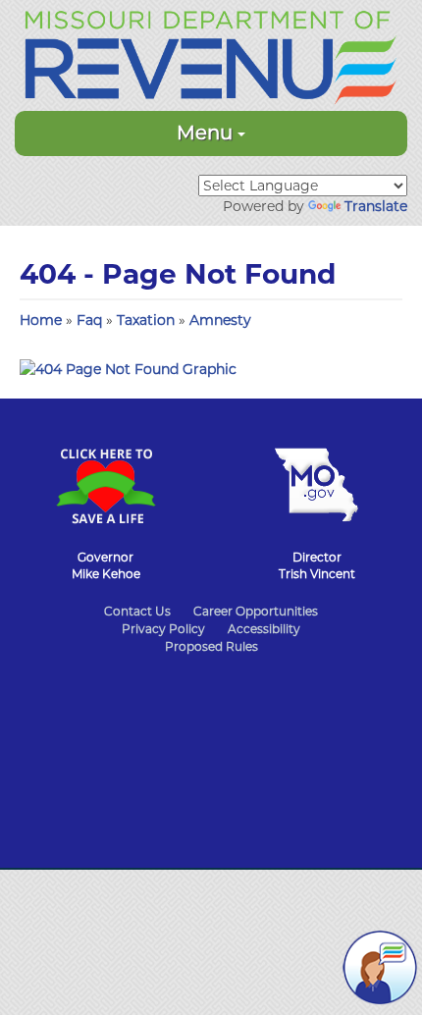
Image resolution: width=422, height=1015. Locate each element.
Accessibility (264, 628)
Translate (375, 206)
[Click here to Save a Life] (105, 476)
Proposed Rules (211, 646)
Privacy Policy (163, 628)
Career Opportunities (255, 611)
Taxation (148, 320)
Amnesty (220, 320)
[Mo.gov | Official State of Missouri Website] (316, 475)
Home (41, 320)
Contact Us (137, 611)
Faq (91, 320)
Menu (207, 132)
